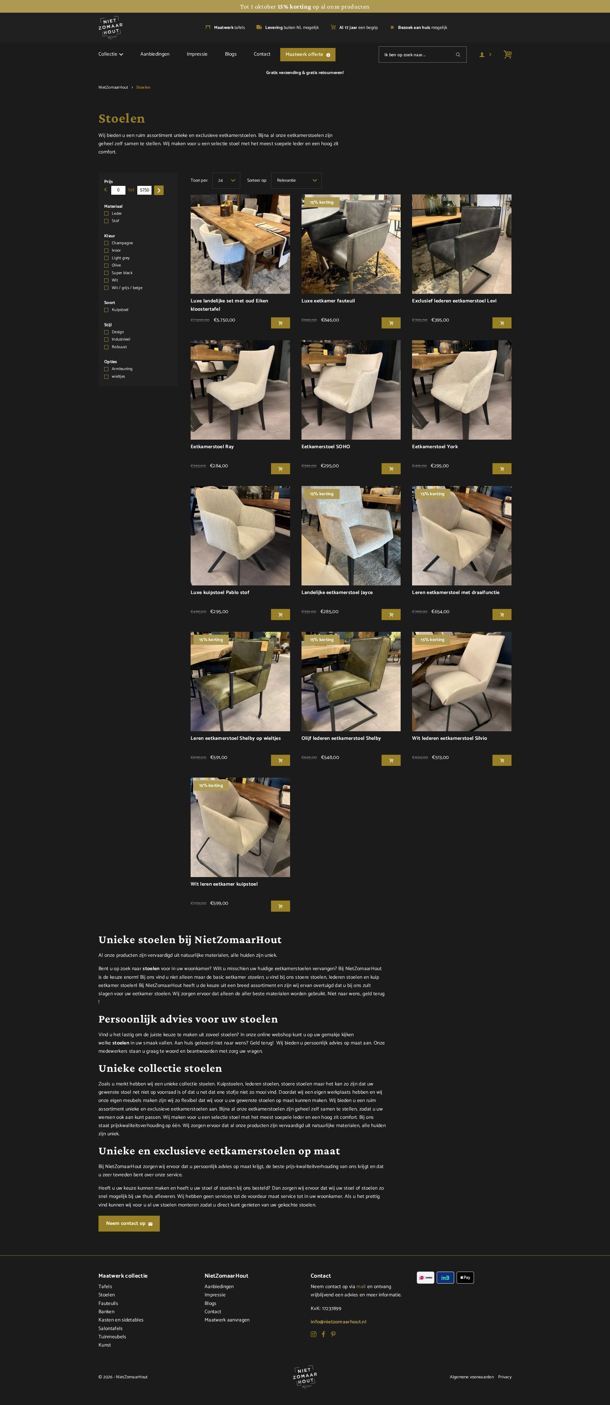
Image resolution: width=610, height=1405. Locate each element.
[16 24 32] (226, 180)
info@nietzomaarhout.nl (338, 1322)
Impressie (197, 54)
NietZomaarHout (113, 87)
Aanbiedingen (155, 54)
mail (361, 1287)
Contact (262, 54)
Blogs (231, 54)
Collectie (107, 54)
